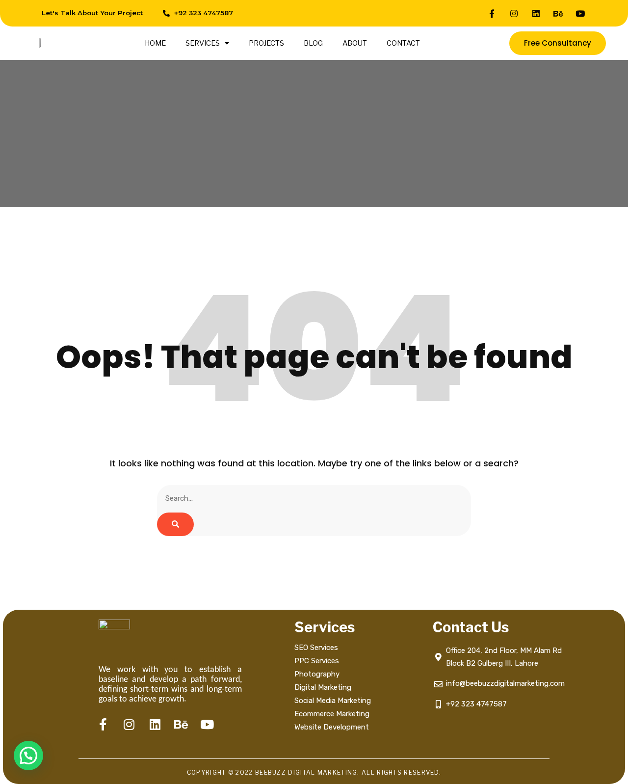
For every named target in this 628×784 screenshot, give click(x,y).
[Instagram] (514, 13)
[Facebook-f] (492, 13)
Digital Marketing (322, 687)
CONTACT (403, 43)
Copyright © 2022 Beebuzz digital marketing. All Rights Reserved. (314, 772)
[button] (28, 755)
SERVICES (202, 43)
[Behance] (558, 13)
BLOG (313, 43)
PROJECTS (266, 43)
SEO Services (316, 647)
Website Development (331, 727)
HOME (155, 43)
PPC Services (316, 660)
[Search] (175, 524)
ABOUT (354, 43)
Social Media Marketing (333, 700)
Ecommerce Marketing (331, 713)
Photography (317, 674)
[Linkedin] (536, 13)
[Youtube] (580, 13)
